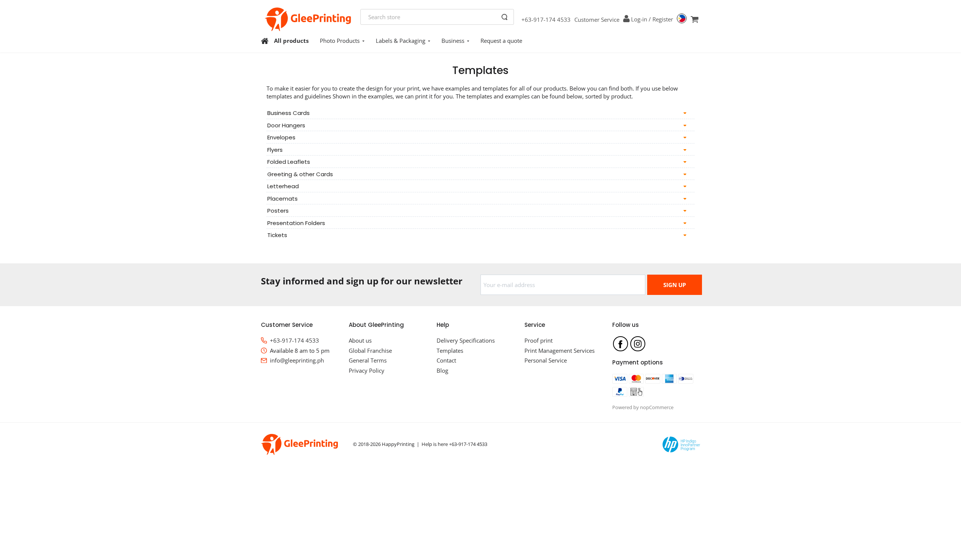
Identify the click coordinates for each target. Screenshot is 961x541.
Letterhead (283, 186)
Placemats (282, 198)
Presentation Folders (296, 223)
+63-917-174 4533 (546, 19)
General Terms (368, 360)
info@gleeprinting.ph (297, 360)
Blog (442, 370)
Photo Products (340, 40)
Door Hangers (286, 125)
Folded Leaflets (288, 162)
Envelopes (281, 137)
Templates (450, 350)
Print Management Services (559, 350)
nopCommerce (656, 407)
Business (452, 40)
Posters (278, 211)
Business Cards (288, 113)
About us (360, 340)
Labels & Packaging (400, 40)
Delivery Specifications (466, 340)
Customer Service (596, 19)
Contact (446, 360)
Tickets (277, 235)
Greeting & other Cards (300, 174)
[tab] (480, 113)
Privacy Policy (366, 370)
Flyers (275, 150)
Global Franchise (370, 350)
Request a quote (501, 40)
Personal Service (545, 360)
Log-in (639, 19)
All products (291, 40)
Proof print (538, 340)
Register (662, 19)
